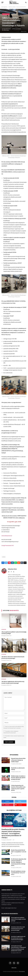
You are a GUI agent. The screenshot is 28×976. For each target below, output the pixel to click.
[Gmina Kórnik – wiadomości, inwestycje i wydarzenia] (14, 2)
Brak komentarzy (17, 28)
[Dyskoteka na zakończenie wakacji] (6, 770)
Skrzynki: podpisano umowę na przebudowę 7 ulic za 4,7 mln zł (18, 872)
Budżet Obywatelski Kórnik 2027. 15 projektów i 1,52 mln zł (18, 851)
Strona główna (4, 6)
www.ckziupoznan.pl (6, 535)
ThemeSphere (22, 971)
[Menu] (2, 2)
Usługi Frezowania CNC (7, 545)
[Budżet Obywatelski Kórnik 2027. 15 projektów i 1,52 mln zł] (6, 852)
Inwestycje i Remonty (7, 826)
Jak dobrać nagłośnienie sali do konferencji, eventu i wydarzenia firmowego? (18, 938)
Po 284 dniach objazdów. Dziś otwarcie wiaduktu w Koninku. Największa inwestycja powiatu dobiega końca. (18, 862)
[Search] (26, 2)
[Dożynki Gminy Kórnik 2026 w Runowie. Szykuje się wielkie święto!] (6, 760)
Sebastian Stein (12, 569)
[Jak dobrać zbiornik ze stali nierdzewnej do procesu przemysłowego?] (14, 645)
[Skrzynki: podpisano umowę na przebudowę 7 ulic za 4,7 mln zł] (6, 873)
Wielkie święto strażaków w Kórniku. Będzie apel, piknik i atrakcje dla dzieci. (18, 777)
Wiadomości (6, 14)
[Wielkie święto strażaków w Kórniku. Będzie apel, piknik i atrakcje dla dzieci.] (6, 778)
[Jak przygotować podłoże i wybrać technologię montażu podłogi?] (14, 620)
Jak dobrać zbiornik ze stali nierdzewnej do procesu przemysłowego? (18, 928)
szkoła (3, 556)
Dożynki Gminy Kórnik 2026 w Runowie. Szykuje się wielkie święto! (18, 760)
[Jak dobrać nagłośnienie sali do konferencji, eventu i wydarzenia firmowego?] (14, 670)
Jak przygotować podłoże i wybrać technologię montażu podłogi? (18, 919)
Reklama (14, 967)
